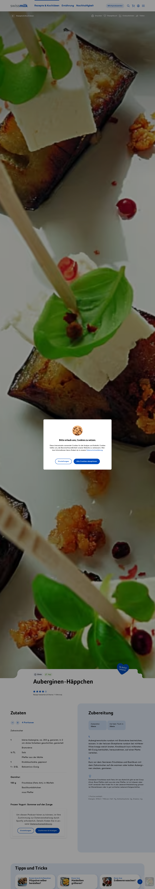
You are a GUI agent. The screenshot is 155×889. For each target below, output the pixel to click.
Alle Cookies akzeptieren (86, 461)
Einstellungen (63, 461)
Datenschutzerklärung (94, 450)
